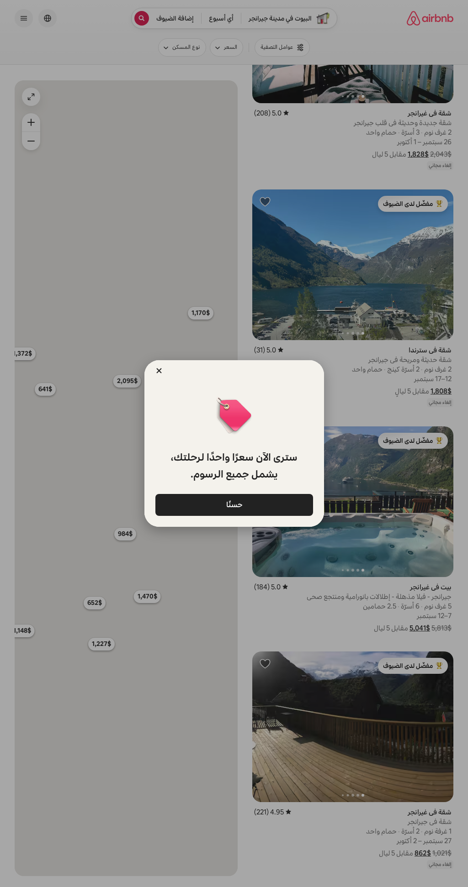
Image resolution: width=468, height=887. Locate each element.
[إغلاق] (159, 370)
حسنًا (234, 504)
